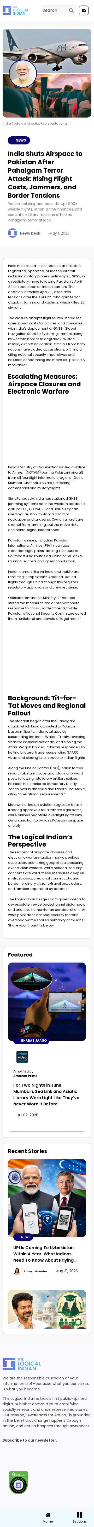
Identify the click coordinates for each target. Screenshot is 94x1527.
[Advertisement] (47, 429)
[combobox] (55, 10)
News (21, 140)
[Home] (48, 1515)
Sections (15, 1523)
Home (48, 1521)
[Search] (72, 10)
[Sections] (15, 1513)
